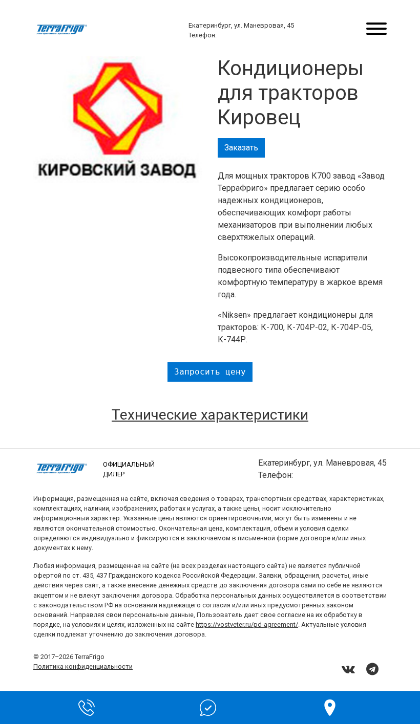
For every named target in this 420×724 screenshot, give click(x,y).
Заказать (241, 147)
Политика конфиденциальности (83, 666)
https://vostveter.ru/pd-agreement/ (247, 624)
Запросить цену (210, 372)
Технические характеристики (210, 414)
